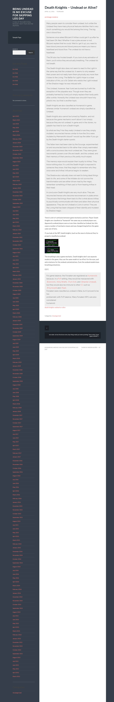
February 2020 (17, 317)
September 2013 (18, 608)
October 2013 (17, 604)
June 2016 (16, 483)
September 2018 (18, 381)
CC (82, 285)
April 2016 (16, 491)
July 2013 (15, 616)
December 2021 (17, 237)
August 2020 (16, 294)
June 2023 (16, 169)
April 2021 (16, 267)
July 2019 (15, 343)
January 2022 (17, 233)
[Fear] (64, 288)
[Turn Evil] (72, 282)
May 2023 (16, 173)
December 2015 (17, 506)
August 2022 (16, 207)
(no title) (15, 69)
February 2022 (17, 230)
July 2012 (15, 661)
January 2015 (17, 547)
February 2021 (17, 275)
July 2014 (15, 570)
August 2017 (16, 430)
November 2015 (18, 510)
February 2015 (17, 544)
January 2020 (17, 320)
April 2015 (16, 536)
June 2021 (16, 260)
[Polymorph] (52, 288)
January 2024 (17, 142)
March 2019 (16, 358)
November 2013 (18, 600)
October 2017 (17, 423)
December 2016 (17, 460)
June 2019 (16, 347)
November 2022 (18, 195)
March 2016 (16, 495)
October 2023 (17, 154)
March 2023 (16, 180)
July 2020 (15, 298)
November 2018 (18, 373)
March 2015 (16, 540)
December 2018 (17, 370)
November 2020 (18, 286)
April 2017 (16, 445)
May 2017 (16, 442)
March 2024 (16, 135)
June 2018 (16, 392)
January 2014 (17, 593)
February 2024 (17, 139)
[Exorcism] (51, 282)
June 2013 (16, 619)
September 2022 (18, 203)
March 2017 (16, 449)
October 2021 (17, 245)
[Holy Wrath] (62, 282)
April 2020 (16, 309)
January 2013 (17, 638)
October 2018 (17, 377)
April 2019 (16, 354)
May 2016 (16, 487)
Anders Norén (92, 347)
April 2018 (16, 400)
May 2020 (16, 305)
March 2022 (16, 226)
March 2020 (16, 313)
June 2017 (16, 438)
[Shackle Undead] (88, 282)
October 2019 (17, 332)
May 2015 (16, 532)
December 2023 (17, 146)
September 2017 (18, 426)
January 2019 (17, 366)
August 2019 (16, 339)
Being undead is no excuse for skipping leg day (23, 13)
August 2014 (16, 566)
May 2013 (16, 623)
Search (15, 49)
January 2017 (17, 457)
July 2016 (15, 479)
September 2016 (18, 472)
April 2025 (16, 116)
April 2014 (16, 582)
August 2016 (16, 476)
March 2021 (16, 271)
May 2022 (16, 218)
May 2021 (16, 264)
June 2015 (16, 529)
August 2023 (16, 161)
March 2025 (16, 120)
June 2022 (16, 214)
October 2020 (17, 290)
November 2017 (18, 419)
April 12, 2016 (49, 11)
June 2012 (16, 665)
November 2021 (18, 241)
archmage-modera (51, 17)
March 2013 (16, 631)
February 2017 (17, 453)
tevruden (60, 11)
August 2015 (16, 521)
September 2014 (18, 563)
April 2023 (16, 177)
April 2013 (16, 627)
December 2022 (17, 192)
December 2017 (17, 415)
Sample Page (17, 37)
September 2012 (18, 653)
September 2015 (18, 517)
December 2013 (17, 597)
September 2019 (18, 336)
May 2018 (16, 396)
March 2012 (16, 676)
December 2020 (17, 283)
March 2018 (16, 404)
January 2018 (17, 411)
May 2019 (16, 351)
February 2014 (17, 589)
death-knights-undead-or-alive (55, 307)
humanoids (92, 276)
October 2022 (17, 199)
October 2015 (17, 513)
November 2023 (18, 150)
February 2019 (17, 362)
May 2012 (16, 669)
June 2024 (16, 124)
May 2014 (16, 578)
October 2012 (17, 650)
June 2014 (16, 574)
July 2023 (15, 165)
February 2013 (17, 635)
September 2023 (18, 158)
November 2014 (18, 555)
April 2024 (16, 131)
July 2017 (15, 434)
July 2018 (15, 389)
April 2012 (16, 672)
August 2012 (16, 657)
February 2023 (17, 184)
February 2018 (17, 407)
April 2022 (16, 222)
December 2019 (17, 324)
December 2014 (17, 551)
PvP (59, 279)
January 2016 (17, 502)
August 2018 (16, 385)
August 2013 (16, 612)
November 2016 (18, 464)
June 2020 (16, 301)
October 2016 (17, 468)
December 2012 (17, 642)
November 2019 (18, 328)
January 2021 (17, 279)
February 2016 (17, 498)
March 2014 (16, 585)
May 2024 (16, 127)
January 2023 (17, 188)
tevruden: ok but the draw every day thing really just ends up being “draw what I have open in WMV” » (74, 335)
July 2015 (15, 525)
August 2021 (16, 252)
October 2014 (17, 559)
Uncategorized (17, 693)
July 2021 (15, 256)
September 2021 (18, 248)
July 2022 (15, 211)
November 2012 (18, 646)
